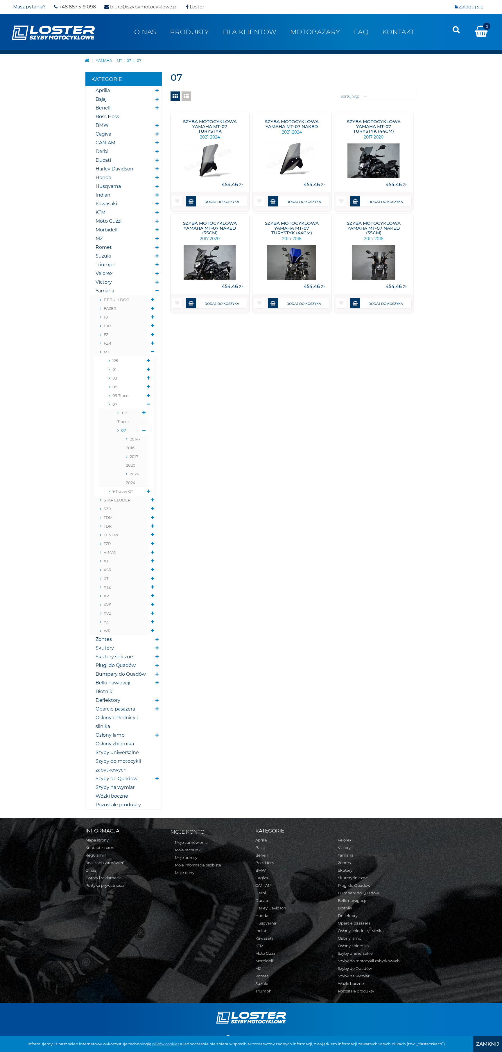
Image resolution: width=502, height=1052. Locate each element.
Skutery (105, 648)
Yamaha (105, 291)
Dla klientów (249, 32)
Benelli (104, 108)
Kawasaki (106, 203)
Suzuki (103, 256)
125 (115, 360)
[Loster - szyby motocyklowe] (53, 32)
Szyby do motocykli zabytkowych (118, 765)
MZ (99, 238)
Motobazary (315, 32)
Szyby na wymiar (115, 787)
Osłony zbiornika (115, 744)
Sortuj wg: (349, 96)
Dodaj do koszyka (222, 202)
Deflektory (108, 700)
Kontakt (398, 32)
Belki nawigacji (113, 683)
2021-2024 (132, 478)
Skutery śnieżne (114, 656)
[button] (177, 201)
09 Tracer (121, 395)
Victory (104, 282)
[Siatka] (175, 96)
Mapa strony (97, 840)
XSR (107, 569)
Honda (103, 177)
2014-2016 (133, 443)
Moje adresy (186, 857)
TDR (108, 526)
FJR (107, 325)
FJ (106, 317)
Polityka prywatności (104, 885)
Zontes (104, 639)
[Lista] (186, 96)
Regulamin (95, 855)
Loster (196, 7)
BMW (102, 125)
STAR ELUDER (117, 500)
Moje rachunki (188, 850)
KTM (100, 212)
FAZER (110, 308)
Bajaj (101, 99)
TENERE (111, 535)
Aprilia (103, 90)
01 (114, 369)
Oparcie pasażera (115, 709)
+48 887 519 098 (77, 7)
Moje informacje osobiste (198, 865)
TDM (108, 517)
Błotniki (105, 691)
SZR (107, 508)
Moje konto (188, 832)
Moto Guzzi (108, 221)
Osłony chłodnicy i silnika (117, 722)
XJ (106, 561)
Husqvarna (108, 186)
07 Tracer (123, 417)
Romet (104, 247)
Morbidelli (107, 230)
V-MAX (110, 552)
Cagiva (103, 134)
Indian (103, 195)
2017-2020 (132, 460)
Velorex (104, 273)
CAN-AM (105, 142)
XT (106, 578)
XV (106, 596)
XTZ (107, 587)
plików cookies (165, 1044)
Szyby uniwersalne (117, 752)
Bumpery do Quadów (121, 674)
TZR (107, 543)
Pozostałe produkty (118, 805)
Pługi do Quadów (116, 665)
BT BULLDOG (116, 299)
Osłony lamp (110, 735)
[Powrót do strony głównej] (86, 60)
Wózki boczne (112, 796)
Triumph (106, 264)
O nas (145, 32)
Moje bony (184, 872)
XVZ (107, 613)
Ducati (103, 160)
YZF (107, 622)
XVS (107, 604)
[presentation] (456, 30)
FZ (106, 334)
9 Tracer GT (122, 491)
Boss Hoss (107, 116)
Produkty (189, 32)
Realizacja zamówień (105, 862)
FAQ (361, 32)
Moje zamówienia (191, 842)
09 (114, 386)
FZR (107, 343)
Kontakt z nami (99, 847)
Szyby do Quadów (116, 778)
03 (114, 378)
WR (107, 630)
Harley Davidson (114, 169)
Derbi (102, 151)
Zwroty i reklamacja (103, 877)
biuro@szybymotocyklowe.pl (143, 7)
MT (106, 352)
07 (114, 404)
